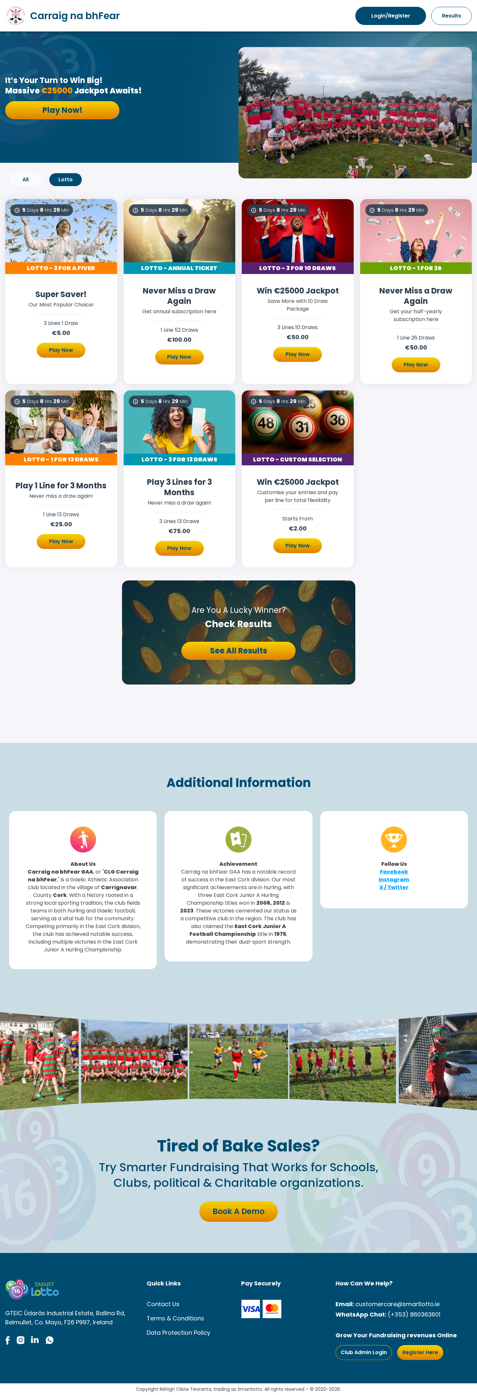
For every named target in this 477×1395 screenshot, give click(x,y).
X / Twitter (394, 887)
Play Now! (62, 110)
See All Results (238, 650)
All (25, 179)
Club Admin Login (364, 1352)
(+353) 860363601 (414, 1314)
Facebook (394, 872)
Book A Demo (238, 1211)
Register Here (420, 1352)
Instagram (394, 879)
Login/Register (390, 15)
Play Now (61, 350)
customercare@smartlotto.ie (397, 1304)
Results (451, 15)
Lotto (65, 179)
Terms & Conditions (175, 1318)
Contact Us (163, 1304)
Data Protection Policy (178, 1333)
